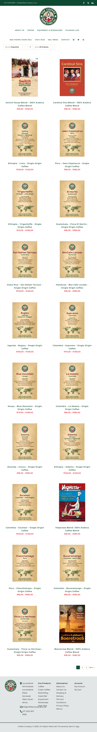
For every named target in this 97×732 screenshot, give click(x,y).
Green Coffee (44, 690)
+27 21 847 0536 (9, 3)
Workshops (43, 702)
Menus (59, 709)
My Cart (78, 690)
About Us (60, 686)
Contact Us (61, 690)
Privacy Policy (62, 706)
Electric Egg (74, 726)
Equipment (43, 699)
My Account (79, 686)
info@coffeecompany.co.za (27, 3)
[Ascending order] (30, 47)
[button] (83, 39)
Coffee (41, 686)
